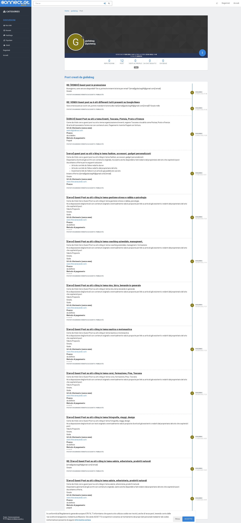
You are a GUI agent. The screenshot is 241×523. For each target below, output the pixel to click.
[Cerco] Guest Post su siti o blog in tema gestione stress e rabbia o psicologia (106, 197)
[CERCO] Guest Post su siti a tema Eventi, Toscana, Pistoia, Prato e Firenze (105, 119)
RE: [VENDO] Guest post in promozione (86, 85)
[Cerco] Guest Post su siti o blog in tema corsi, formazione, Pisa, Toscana (104, 373)
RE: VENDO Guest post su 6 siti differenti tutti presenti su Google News (103, 102)
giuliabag (198, 92)
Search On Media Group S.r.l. (16, 519)
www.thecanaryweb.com (77, 182)
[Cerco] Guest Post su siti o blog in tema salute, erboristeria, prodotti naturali (107, 480)
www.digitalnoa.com (75, 130)
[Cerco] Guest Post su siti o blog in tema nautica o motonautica (99, 329)
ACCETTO (188, 519)
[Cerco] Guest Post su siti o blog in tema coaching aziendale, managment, (105, 241)
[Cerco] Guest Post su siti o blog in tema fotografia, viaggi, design (101, 417)
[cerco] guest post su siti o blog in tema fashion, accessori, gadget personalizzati (109, 153)
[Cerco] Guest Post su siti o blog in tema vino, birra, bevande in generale (104, 285)
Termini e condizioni (14, 517)
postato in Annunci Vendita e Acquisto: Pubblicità (85, 94)
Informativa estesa (83, 520)
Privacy (5, 517)
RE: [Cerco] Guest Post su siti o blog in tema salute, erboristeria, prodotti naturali (109, 461)
